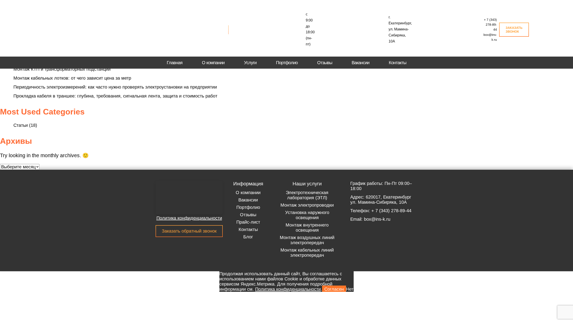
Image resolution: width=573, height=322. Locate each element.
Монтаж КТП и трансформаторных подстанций (62, 69)
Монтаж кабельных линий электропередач (307, 253)
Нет (349, 289)
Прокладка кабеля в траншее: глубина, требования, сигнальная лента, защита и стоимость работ (115, 95)
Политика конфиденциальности (189, 218)
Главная (174, 62)
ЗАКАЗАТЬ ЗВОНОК (514, 29)
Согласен (334, 289)
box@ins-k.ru (490, 37)
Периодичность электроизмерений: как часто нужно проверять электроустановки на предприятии (115, 87)
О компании (213, 62)
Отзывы (324, 62)
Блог (248, 236)
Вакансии (360, 62)
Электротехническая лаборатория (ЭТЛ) (307, 195)
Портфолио (287, 62)
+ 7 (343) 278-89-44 (490, 25)
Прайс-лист (248, 222)
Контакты (397, 62)
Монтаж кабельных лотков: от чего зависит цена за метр (72, 78)
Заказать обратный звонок (189, 231)
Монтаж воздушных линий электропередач (307, 240)
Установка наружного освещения (307, 215)
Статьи (20, 125)
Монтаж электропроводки (307, 205)
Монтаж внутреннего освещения (307, 227)
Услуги (250, 62)
